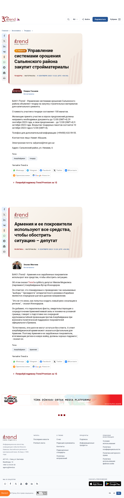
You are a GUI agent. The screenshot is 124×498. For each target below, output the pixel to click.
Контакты (61, 446)
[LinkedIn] (32, 484)
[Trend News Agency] (9, 438)
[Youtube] (21, 484)
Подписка (84, 439)
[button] (4, 36)
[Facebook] (10, 484)
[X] (16, 484)
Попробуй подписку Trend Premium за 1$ (36, 182)
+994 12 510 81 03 (9, 465)
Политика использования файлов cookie (109, 461)
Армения (33, 350)
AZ (114, 493)
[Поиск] (68, 19)
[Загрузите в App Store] (96, 483)
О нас (59, 439)
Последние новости (41, 439)
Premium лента (39, 443)
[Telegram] (26, 484)
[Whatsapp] (5, 484)
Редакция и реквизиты (66, 443)
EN (110, 493)
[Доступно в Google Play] (113, 483)
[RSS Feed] (37, 484)
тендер (32, 158)
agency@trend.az (9, 467)
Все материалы (29, 94)
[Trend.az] (11, 19)
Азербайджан (19, 158)
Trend (31, 282)
